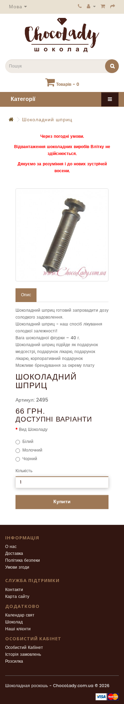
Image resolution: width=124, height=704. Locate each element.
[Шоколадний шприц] (62, 234)
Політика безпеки (22, 560)
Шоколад (14, 622)
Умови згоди (17, 567)
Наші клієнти (18, 629)
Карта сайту (17, 596)
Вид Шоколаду (33, 429)
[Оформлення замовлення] (112, 6)
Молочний (32, 450)
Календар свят (19, 615)
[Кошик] (103, 6)
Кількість (24, 471)
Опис (26, 295)
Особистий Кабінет (24, 647)
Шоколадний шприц (47, 120)
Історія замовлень (23, 654)
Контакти (14, 590)
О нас (11, 546)
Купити (62, 502)
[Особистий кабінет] (91, 6)
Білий (27, 441)
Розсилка (14, 661)
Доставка (14, 553)
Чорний (29, 459)
